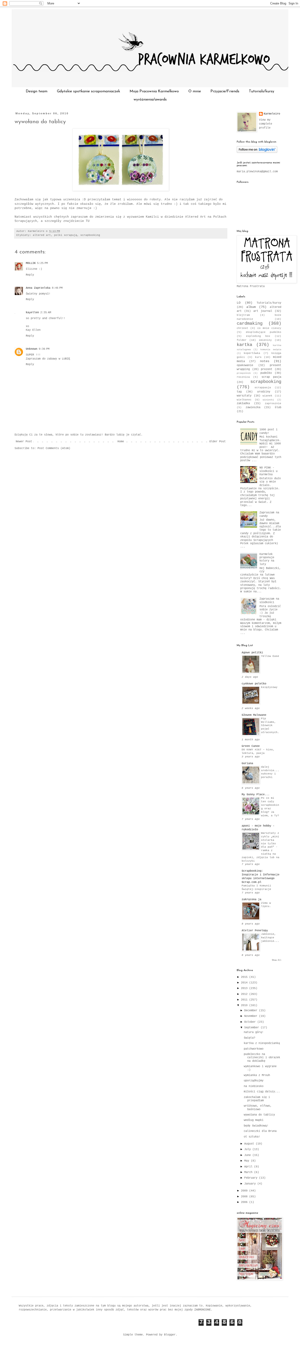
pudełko (266, 373)
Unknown (31, 349)
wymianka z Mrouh (257, 1075)
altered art (42, 235)
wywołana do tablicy (40, 122)
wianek (267, 395)
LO (238, 303)
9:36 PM (44, 349)
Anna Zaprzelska (38, 288)
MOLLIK (31, 263)
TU (88, 221)
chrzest (242, 328)
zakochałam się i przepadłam (257, 1099)
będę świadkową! (256, 1125)
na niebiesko (253, 1086)
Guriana (247, 763)
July (248, 1149)
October (250, 1022)
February (251, 1178)
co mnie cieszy (269, 328)
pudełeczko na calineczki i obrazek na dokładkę (262, 1058)
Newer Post (24, 441)
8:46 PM (57, 288)
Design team (36, 91)
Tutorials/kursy (261, 91)
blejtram (243, 315)
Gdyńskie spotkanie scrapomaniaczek (88, 91)
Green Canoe (251, 746)
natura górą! (253, 1032)
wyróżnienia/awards (150, 99)
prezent (266, 369)
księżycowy (269, 687)
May (247, 1160)
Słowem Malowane (254, 715)
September (252, 1027)
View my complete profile (265, 124)
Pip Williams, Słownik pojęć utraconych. (270, 725)
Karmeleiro (272, 113)
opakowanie (245, 365)
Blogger (170, 1334)
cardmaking (249, 323)
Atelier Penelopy (255, 930)
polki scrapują (65, 235)
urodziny (263, 391)
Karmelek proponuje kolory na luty (266, 559)
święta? (249, 1038)
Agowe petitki (252, 652)
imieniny (265, 340)
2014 (245, 982)
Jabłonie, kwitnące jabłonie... (270, 938)
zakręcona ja (251, 899)
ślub (278, 407)
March (249, 1172)
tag (239, 391)
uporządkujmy (253, 1080)
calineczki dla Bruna (260, 1131)
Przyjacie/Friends (224, 91)
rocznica (243, 377)
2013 (245, 988)
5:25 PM (42, 263)
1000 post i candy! (268, 431)
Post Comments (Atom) (54, 448)
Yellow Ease (270, 656)
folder (242, 340)
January (250, 1183)
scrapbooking (90, 235)
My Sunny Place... (256, 794)
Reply (30, 275)
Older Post (217, 441)
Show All (276, 960)
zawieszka (253, 407)
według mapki (253, 1120)
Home (120, 441)
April (249, 1166)
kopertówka (252, 353)
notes (264, 361)
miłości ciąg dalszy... (262, 1091)
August (250, 1143)
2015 (245, 977)
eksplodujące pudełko (263, 332)
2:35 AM (45, 312)
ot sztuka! (252, 1136)
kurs (258, 357)
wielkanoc (244, 399)
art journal (262, 311)
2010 (245, 1005)
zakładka (243, 403)
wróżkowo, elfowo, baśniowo (258, 1107)
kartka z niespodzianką (262, 1043)
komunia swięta (270, 349)
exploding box (258, 336)
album (251, 307)
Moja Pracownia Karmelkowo (154, 91)
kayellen (32, 312)
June (248, 1155)
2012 (245, 994)
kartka (244, 344)
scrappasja (263, 387)
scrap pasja (271, 377)
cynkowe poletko (254, 683)
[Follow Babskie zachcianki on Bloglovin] (257, 152)
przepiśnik (244, 373)
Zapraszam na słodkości (269, 600)
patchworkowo (253, 1049)
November (251, 1016)
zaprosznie (273, 403)
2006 (245, 1202)
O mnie (194, 91)
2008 (245, 1196)
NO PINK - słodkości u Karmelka (268, 471)
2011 (245, 999)
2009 (245, 1190)
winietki (268, 400)
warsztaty (244, 395)
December (251, 1010)
